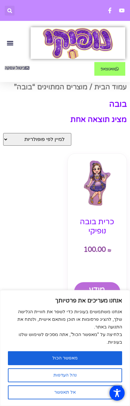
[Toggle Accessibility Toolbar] (117, 393)
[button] (10, 11)
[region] (65, 348)
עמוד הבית (110, 87)
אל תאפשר (65, 392)
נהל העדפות (65, 375)
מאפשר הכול (65, 358)
